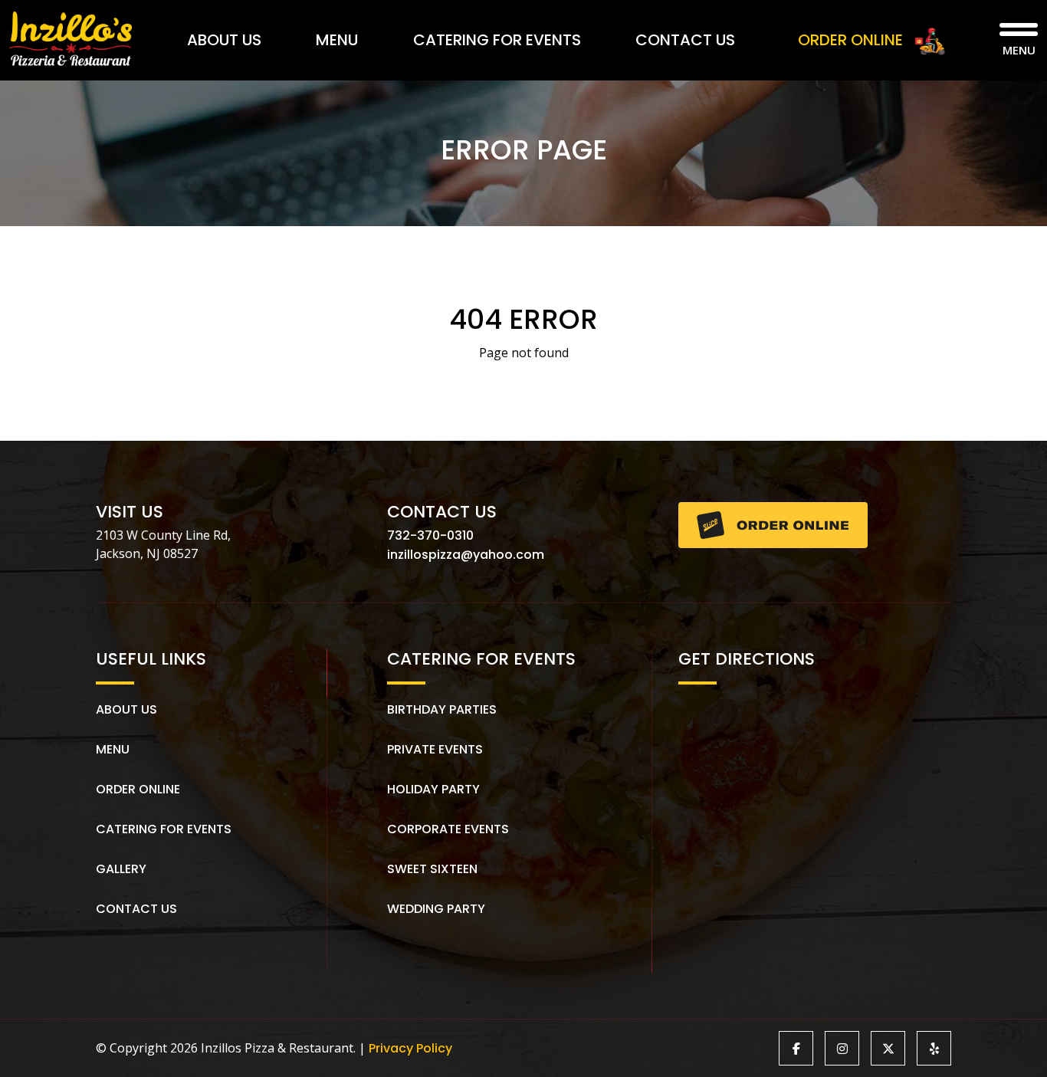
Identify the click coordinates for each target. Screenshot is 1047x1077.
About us (126, 709)
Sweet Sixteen (432, 869)
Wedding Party (436, 909)
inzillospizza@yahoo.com (465, 554)
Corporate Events (448, 829)
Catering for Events (497, 40)
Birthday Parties (442, 709)
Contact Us (685, 40)
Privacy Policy (410, 1048)
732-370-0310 (430, 535)
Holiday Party (433, 789)
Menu (337, 40)
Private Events (435, 749)
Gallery (121, 869)
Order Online (138, 789)
